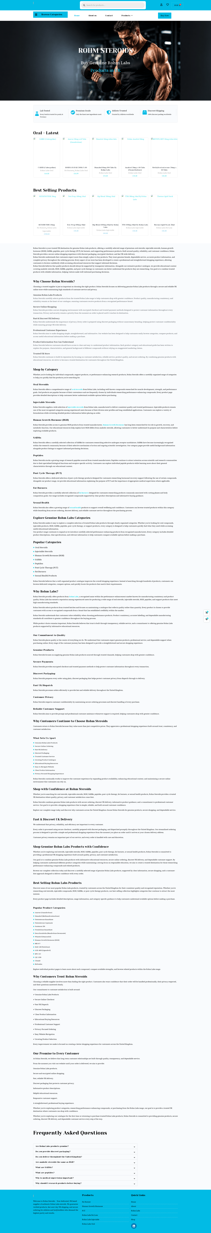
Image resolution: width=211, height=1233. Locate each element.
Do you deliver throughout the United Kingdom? (58, 1157)
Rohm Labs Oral (46, 170)
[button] (36, 15)
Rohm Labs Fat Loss (164, 228)
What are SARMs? (44, 1167)
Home (77, 15)
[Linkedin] (134, 1226)
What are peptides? (44, 1173)
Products (125, 15)
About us (92, 15)
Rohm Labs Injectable (76, 228)
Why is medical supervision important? (54, 1178)
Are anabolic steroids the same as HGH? (54, 1162)
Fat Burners (69, 170)
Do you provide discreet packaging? (52, 1151)
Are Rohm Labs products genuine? (52, 1146)
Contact (109, 15)
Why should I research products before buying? (58, 1183)
